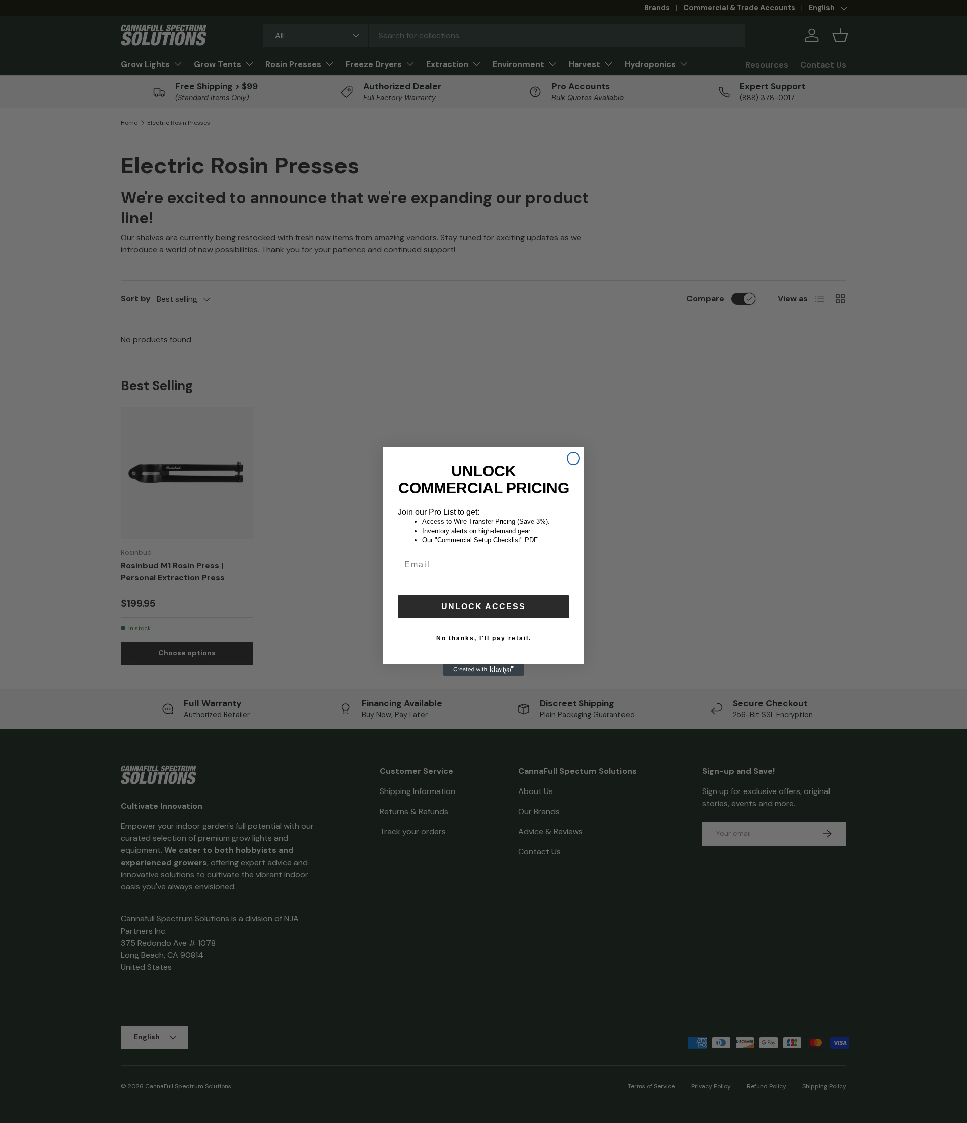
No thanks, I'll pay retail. (483, 638)
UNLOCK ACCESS (483, 606)
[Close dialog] (573, 458)
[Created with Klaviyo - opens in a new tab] (483, 670)
